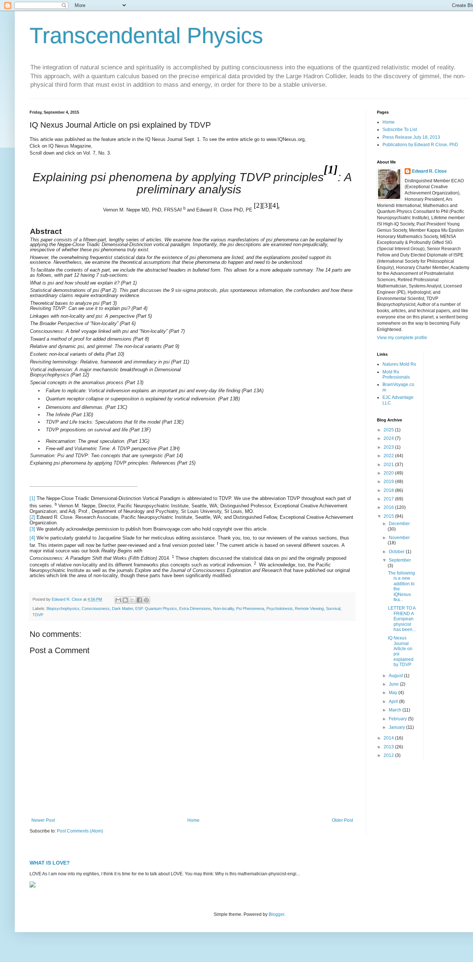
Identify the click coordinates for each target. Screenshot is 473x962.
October (397, 551)
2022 (389, 455)
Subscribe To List (399, 129)
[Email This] (118, 600)
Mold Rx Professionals (396, 374)
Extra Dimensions (195, 608)
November (399, 537)
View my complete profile (402, 337)
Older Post (342, 820)
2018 (389, 490)
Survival (333, 608)
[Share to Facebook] (139, 600)
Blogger (276, 914)
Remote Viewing (309, 608)
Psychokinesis (279, 608)
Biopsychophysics (63, 608)
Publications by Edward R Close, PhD (420, 144)
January (397, 727)
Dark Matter (122, 608)
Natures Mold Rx (399, 364)
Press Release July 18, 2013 (411, 137)
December (399, 523)
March (395, 710)
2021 (389, 464)
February (398, 718)
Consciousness (96, 608)
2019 (389, 481)
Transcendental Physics (146, 35)
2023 (389, 447)
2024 (389, 438)
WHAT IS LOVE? (50, 863)
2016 (389, 507)
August (396, 675)
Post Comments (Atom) (80, 831)
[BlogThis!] (125, 600)
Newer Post (43, 820)
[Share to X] (132, 600)
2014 (389, 738)
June (394, 684)
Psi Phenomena (250, 608)
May (393, 692)
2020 (389, 473)
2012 (389, 755)
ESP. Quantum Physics (156, 608)
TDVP (38, 615)
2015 (389, 516)
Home (193, 820)
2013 (389, 746)
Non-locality (223, 608)
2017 (389, 498)
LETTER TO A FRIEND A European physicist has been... (402, 619)
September (400, 560)
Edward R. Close (429, 171)
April (394, 701)
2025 (389, 429)
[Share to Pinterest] (146, 600)
